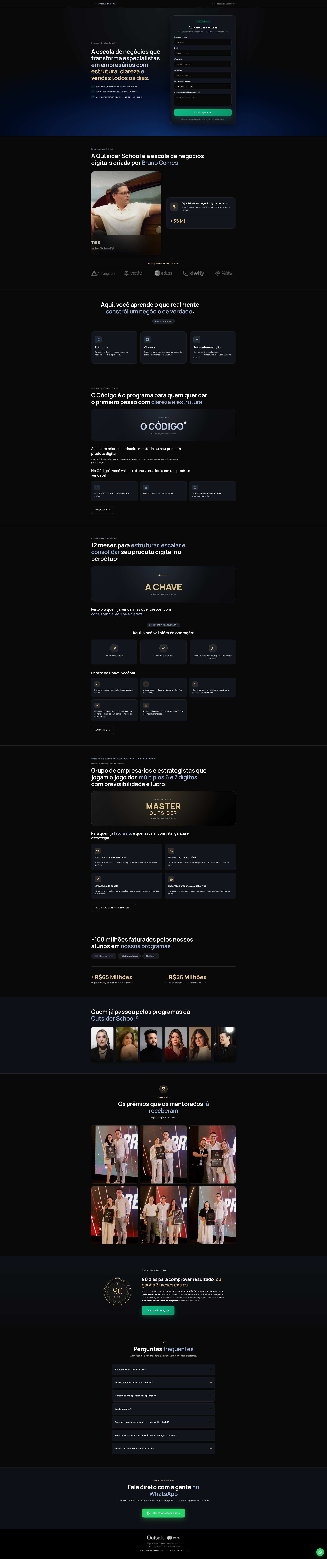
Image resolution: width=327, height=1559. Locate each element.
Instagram (178, 70)
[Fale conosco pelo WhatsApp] (320, 1552)
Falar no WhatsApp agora (166, 1513)
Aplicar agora (201, 112)
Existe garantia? (123, 1409)
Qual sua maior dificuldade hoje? (187, 92)
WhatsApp (178, 59)
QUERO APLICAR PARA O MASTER (113, 907)
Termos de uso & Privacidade (177, 1550)
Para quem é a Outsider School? (131, 1369)
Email (176, 48)
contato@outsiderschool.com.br (151, 1550)
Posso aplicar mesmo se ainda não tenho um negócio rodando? (146, 1435)
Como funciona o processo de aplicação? (135, 1395)
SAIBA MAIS (102, 509)
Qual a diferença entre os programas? (134, 1382)
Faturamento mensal (182, 81)
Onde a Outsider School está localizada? (135, 1448)
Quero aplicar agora (158, 1310)
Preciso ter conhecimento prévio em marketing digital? (142, 1422)
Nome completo (180, 37)
